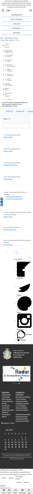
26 (12, 447)
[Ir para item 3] (17, 383)
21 (19, 444)
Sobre (29, 257)
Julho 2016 (9, 430)
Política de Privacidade (23, 414)
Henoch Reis (6, 397)
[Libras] (1, 199)
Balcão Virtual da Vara (10, 165)
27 (15, 447)
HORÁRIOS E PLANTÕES (20, 393)
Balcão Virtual (7, 137)
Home (3, 492)
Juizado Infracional (8, 410)
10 (5, 442)
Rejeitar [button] (11, 478)
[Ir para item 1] (13, 383)
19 (12, 444)
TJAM (8, 10)
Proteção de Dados (22, 416)
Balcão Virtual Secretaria (14, 196)
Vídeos (29, 492)
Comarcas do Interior (6, 415)
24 (5, 447)
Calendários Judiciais (22, 403)
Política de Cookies (22, 419)
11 (9, 442)
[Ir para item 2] (15, 383)
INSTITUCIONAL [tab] (16, 19)
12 (12, 442)
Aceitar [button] (3, 478)
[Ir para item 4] (19, 383)
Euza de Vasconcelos (6, 404)
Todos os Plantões (21, 408)
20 (15, 444)
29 (22, 447)
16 (26, 442)
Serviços (15, 492)
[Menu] (31, 10)
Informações (22, 492)
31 (5, 449)
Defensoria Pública (22, 401)
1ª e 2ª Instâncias (21, 405)
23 (26, 444)
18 (9, 444)
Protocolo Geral (21, 399)
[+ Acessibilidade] (1, 205)
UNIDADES (5, 392)
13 (15, 442)
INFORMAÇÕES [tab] (16, 15)
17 (5, 444)
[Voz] (1, 202)
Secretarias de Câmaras (23, 397)
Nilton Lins (5, 412)
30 (26, 447)
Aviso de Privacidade (22, 421)
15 (22, 442)
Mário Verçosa (6, 399)
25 (9, 447)
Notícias (9, 492)
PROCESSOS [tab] (16, 28)
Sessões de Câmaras (22, 410)
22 (22, 444)
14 (19, 442)
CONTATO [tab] (16, 24)
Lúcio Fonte (5, 408)
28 (19, 447)
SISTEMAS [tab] (16, 33)
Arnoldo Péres (6, 394)
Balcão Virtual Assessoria (14, 199)
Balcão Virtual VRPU (10, 229)
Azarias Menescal (7, 401)
